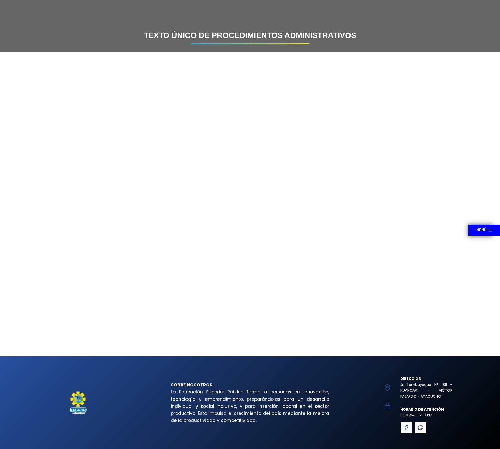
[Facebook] (406, 427)
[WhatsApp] (420, 427)
